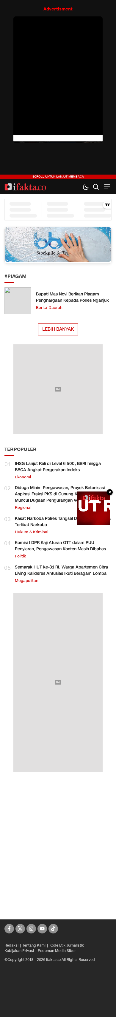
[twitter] (20, 928)
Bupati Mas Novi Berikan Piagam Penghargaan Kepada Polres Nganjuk (72, 297)
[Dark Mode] (85, 186)
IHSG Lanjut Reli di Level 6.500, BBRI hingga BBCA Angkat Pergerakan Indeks (58, 467)
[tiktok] (53, 928)
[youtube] (42, 928)
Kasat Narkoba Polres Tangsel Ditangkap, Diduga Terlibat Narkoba (63, 522)
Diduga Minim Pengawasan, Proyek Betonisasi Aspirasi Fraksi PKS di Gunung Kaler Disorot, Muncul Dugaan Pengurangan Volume (60, 494)
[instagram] (31, 928)
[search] (96, 186)
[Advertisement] (58, 839)
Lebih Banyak (58, 329)
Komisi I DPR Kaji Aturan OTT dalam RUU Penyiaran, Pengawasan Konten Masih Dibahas (60, 546)
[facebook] (9, 928)
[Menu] (106, 186)
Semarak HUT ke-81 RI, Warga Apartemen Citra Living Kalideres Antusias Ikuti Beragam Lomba (61, 570)
